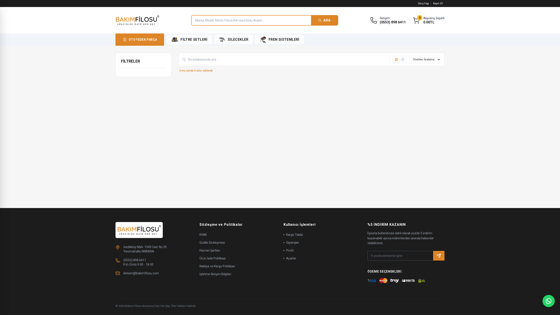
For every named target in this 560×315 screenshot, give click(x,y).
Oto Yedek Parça (143, 39)
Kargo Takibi (294, 234)
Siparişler (292, 242)
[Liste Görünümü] (402, 59)
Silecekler (238, 39)
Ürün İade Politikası (213, 258)
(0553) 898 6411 (393, 22)
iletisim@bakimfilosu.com (141, 273)
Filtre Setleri (194, 39)
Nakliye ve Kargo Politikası (217, 266)
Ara (327, 20)
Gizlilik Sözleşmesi (212, 242)
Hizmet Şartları (210, 250)
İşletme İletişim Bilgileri (215, 274)
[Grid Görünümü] (396, 59)
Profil (290, 250)
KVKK (203, 234)
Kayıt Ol (438, 3)
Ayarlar (291, 258)
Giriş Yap (423, 3)
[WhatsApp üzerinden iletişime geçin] (548, 301)
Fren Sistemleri (284, 39)
